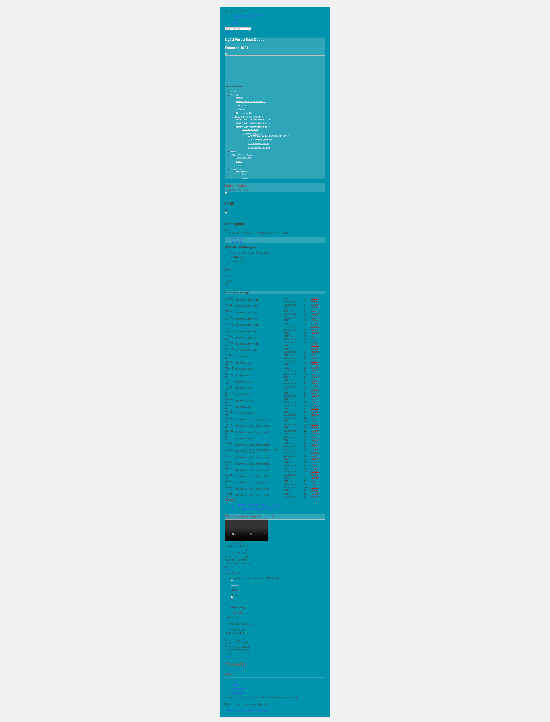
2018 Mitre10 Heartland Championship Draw (268, 136)
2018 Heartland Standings (260, 139)
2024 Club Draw (244, 157)
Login (228, 31)
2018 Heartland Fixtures (259, 147)
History (234, 20)
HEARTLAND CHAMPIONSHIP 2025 (247, 16)
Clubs (239, 161)
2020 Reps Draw (250, 129)
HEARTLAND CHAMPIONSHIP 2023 (253, 123)
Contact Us (236, 23)
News (233, 151)
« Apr (228, 570)
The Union (235, 95)
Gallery (245, 174)
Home (233, 91)
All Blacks (240, 109)
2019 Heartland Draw (252, 133)
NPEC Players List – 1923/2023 (251, 101)
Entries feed (236, 685)
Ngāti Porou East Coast (244, 40)
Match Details (237, 238)
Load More (231, 499)
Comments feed (238, 688)
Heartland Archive (244, 113)
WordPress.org (237, 692)
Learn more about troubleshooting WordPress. (246, 710)
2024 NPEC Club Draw (241, 155)
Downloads (241, 171)
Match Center (315, 300)
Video (244, 178)
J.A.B (238, 165)
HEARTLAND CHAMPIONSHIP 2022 (253, 127)
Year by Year (242, 105)
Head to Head (237, 242)
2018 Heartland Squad (258, 143)
